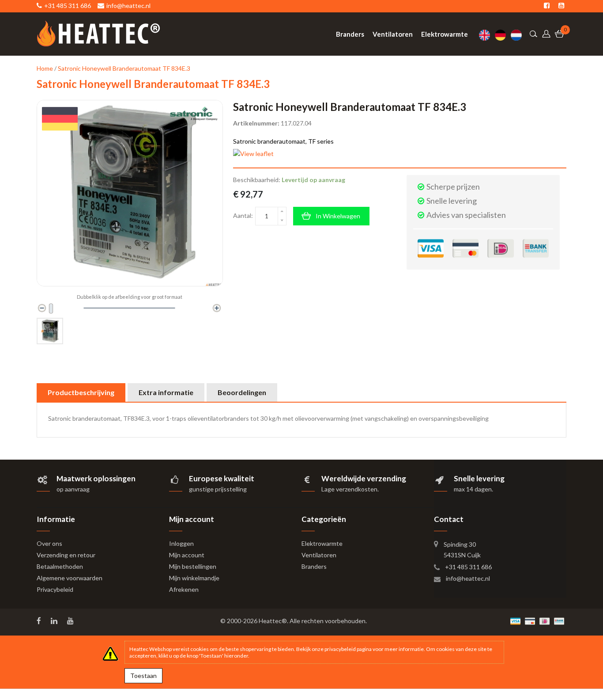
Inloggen (181, 543)
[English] (487, 35)
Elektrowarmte (322, 543)
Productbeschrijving (81, 392)
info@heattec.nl (468, 578)
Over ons (49, 543)
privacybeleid (340, 649)
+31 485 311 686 (468, 567)
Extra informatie (166, 392)
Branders (314, 566)
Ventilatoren (319, 555)
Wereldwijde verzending (363, 478)
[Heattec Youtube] (71, 621)
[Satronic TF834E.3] (50, 331)
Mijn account (186, 555)
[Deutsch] (503, 35)
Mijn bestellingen (192, 566)
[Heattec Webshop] (98, 33)
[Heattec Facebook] (40, 621)
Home (45, 68)
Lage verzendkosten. (350, 489)
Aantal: (243, 215)
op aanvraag (73, 489)
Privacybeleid (55, 589)
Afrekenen (184, 589)
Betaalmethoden (60, 566)
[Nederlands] (519, 35)
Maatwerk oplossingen (96, 478)
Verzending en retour (66, 555)
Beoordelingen (242, 392)
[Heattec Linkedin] (55, 621)
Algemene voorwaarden (69, 578)
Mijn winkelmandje (194, 578)
